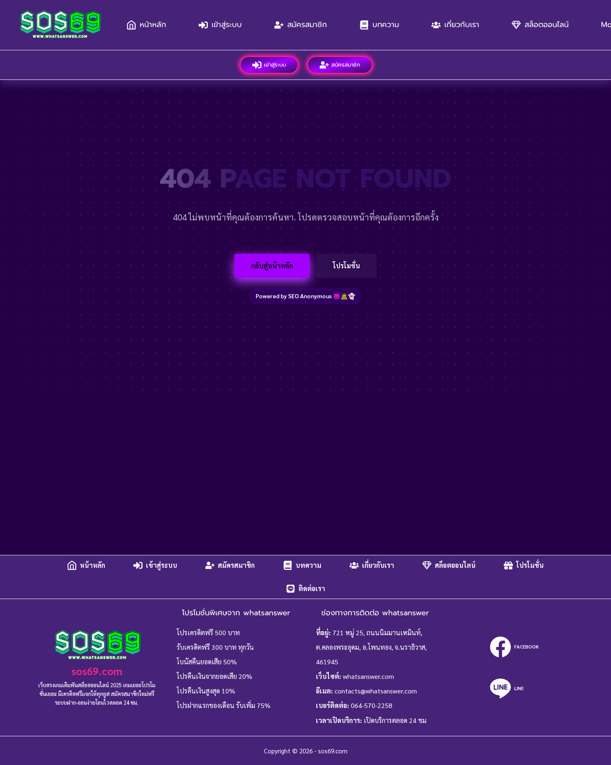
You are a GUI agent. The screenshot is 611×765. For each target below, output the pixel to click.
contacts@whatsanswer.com (376, 690)
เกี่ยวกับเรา (461, 24)
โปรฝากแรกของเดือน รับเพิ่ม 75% (224, 705)
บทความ (385, 24)
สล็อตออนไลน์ (547, 24)
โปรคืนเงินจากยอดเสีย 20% (214, 676)
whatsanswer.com (368, 676)
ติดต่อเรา (311, 588)
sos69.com (96, 671)
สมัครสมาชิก (307, 24)
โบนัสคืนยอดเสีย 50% (207, 661)
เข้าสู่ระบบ (227, 24)
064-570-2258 (371, 705)
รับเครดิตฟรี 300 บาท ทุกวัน (215, 647)
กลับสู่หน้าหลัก (272, 265)
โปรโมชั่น (346, 265)
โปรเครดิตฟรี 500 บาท (208, 632)
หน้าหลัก (153, 24)
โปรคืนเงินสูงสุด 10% (206, 690)
